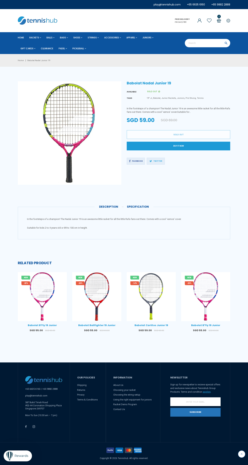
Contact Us (119, 409)
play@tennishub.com (167, 4)
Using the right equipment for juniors (132, 399)
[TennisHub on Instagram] (33, 426)
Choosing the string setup (126, 394)
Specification (138, 207)
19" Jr (149, 98)
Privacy (80, 394)
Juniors (180, 98)
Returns (81, 390)
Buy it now (178, 146)
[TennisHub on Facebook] (26, 426)
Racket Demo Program (125, 404)
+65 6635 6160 (196, 4)
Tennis (200, 98)
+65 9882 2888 (220, 4)
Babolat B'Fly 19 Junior (42, 325)
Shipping (82, 385)
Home (21, 37)
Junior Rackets (168, 98)
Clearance (47, 48)
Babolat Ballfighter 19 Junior (96, 325)
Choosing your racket (124, 390)
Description (108, 207)
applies (207, 391)
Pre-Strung (191, 98)
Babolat (156, 98)
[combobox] (207, 43)
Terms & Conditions (87, 399)
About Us (118, 385)
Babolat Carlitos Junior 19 (151, 325)
